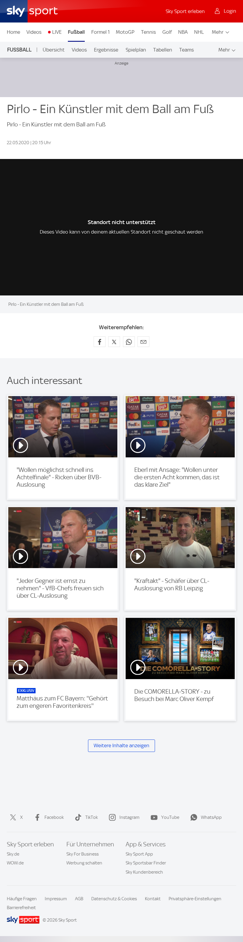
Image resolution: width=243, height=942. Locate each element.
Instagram (129, 817)
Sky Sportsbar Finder (146, 863)
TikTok (91, 817)
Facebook (54, 817)
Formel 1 (100, 32)
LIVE (57, 32)
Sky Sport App (139, 854)
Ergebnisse (106, 50)
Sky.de (13, 854)
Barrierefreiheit (21, 907)
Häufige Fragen (22, 898)
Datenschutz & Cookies (114, 898)
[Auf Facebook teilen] (99, 341)
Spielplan (136, 50)
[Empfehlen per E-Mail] (143, 341)
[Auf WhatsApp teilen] (129, 341)
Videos (33, 32)
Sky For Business (82, 854)
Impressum (56, 898)
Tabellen (162, 50)
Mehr (217, 32)
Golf (167, 32)
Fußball (76, 32)
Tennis (148, 32)
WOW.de (15, 863)
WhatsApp (211, 817)
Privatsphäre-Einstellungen (195, 898)
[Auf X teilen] (114, 341)
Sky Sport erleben (185, 11)
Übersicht (54, 50)
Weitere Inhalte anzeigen (121, 745)
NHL (199, 32)
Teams (186, 50)
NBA (183, 32)
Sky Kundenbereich (144, 872)
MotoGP (125, 32)
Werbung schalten (84, 863)
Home (13, 32)
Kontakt (153, 898)
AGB (79, 898)
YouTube (170, 817)
